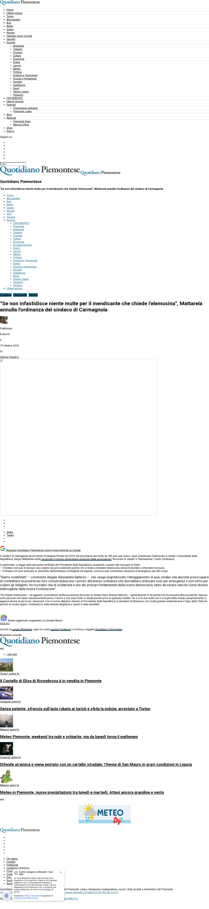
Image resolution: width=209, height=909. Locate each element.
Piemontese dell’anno (25, 108)
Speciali (11, 104)
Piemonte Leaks (22, 111)
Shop (9, 128)
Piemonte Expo (22, 121)
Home (10, 9)
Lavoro (17, 65)
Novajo (10, 883)
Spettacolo (19, 85)
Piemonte (18, 226)
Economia (18, 59)
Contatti (11, 861)
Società (17, 81)
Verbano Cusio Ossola (19, 36)
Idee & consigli (15, 101)
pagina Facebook (61, 629)
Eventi (16, 62)
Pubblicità (12, 865)
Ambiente (18, 46)
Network (11, 118)
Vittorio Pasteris (9, 357)
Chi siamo (12, 858)
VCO (9, 214)
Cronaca (17, 52)
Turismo (17, 285)
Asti (9, 22)
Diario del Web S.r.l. (67, 898)
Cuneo (10, 29)
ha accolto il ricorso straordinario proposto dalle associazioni (76, 559)
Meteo (17, 68)
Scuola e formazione (25, 78)
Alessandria (13, 19)
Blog (9, 114)
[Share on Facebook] (108, 520)
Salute (16, 263)
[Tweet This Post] (108, 523)
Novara (11, 32)
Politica (17, 72)
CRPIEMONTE (15, 98)
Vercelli (11, 39)
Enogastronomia (22, 245)
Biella (10, 26)
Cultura (17, 55)
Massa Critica (21, 124)
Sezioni (11, 42)
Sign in (10, 131)
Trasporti (18, 95)
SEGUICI (5, 623)
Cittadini (17, 49)
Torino (10, 16)
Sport (16, 88)
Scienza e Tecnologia (25, 75)
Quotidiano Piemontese (108, 629)
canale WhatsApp (22, 629)
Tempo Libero (21, 91)
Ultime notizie (14, 13)
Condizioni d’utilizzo (18, 868)
